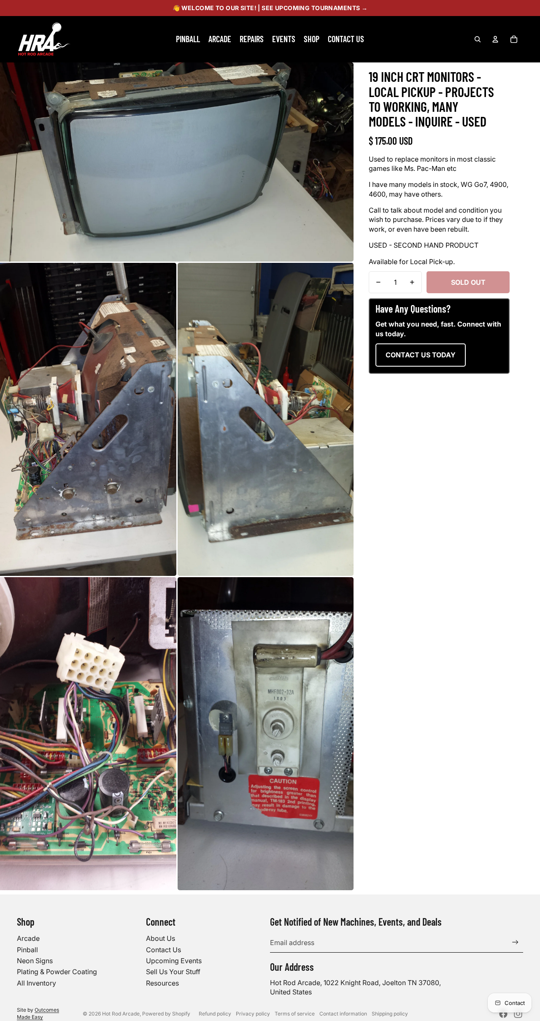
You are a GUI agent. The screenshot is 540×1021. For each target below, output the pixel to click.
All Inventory (36, 983)
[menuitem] (188, 39)
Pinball (27, 949)
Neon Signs (35, 960)
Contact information (343, 1013)
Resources (162, 983)
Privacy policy (253, 1013)
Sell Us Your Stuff (173, 971)
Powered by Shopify (166, 1013)
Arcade (28, 938)
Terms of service (295, 1013)
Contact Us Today (421, 355)
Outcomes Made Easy (38, 1013)
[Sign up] (515, 942)
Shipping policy (390, 1013)
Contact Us (163, 949)
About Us (160, 938)
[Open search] (477, 39)
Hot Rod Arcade (121, 1013)
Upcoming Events (174, 960)
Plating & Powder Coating (57, 971)
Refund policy (215, 1013)
